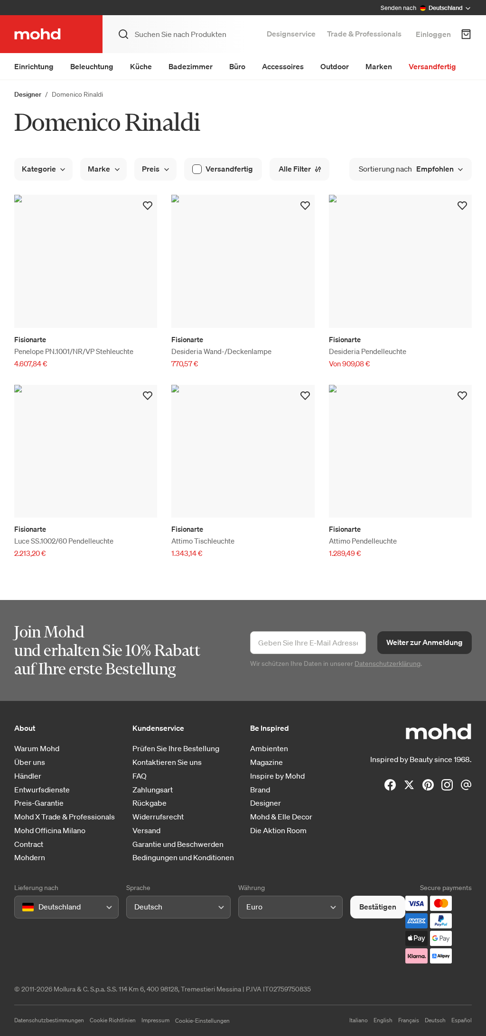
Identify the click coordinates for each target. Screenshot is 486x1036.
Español (461, 1020)
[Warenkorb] (466, 34)
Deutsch (435, 1020)
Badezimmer (190, 66)
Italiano (358, 1020)
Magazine (266, 762)
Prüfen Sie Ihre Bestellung (175, 748)
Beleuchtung (91, 66)
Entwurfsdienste (42, 789)
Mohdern (29, 857)
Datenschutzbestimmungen (49, 1020)
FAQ (139, 776)
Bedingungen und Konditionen (183, 857)
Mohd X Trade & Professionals (64, 816)
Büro (237, 66)
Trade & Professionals (364, 33)
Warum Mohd (36, 748)
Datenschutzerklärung (388, 663)
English (383, 1020)
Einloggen (433, 34)
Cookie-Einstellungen (202, 1021)
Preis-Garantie (39, 803)
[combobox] (24, 906)
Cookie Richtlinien (113, 1020)
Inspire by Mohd (277, 776)
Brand (260, 789)
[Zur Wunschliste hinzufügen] (147, 206)
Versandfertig (432, 66)
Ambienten (269, 748)
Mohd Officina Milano (49, 830)
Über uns (29, 762)
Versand (146, 830)
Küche (141, 66)
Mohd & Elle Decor (281, 816)
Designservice (291, 33)
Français (408, 1020)
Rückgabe (149, 803)
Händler (27, 776)
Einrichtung (34, 66)
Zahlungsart (152, 789)
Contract (28, 844)
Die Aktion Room (278, 830)
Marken (378, 66)
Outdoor (334, 66)
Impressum (155, 1020)
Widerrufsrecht (158, 816)
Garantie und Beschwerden (178, 844)
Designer (27, 94)
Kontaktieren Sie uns (167, 762)
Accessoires (283, 66)
